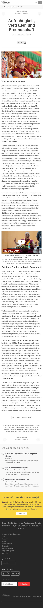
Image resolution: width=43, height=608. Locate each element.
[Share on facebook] (18, 42)
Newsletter (5, 546)
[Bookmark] (24, 42)
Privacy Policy (7, 544)
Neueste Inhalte (7, 548)
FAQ (3, 536)
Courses (5, 553)
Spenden (21, 513)
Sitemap (4, 539)
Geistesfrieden (26, 417)
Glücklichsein (16, 417)
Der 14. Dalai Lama (18, 35)
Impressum (38, 596)
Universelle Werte (21, 11)
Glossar (4, 541)
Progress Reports (8, 551)
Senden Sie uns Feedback (11, 534)
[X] (21, 42)
